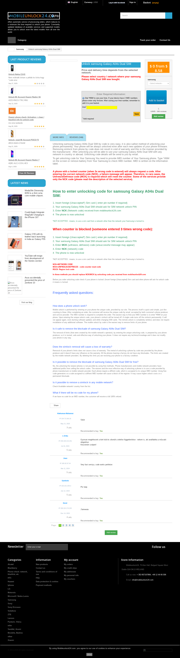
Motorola (11, 592)
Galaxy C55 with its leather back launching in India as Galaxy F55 (35, 236)
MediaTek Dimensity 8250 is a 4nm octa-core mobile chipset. (34, 193)
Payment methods (44, 585)
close (89, 654)
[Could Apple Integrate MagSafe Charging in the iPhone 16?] (15, 219)
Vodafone (12, 611)
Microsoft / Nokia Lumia (18, 596)
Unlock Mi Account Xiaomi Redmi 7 (23, 160)
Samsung (20, 49)
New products (42, 564)
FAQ (38, 578)
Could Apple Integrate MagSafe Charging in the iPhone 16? (34, 214)
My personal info (71, 575)
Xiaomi (11, 640)
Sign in (132, 2)
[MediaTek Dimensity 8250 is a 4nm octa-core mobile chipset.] (15, 198)
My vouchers (69, 579)
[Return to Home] (10, 49)
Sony (10, 603)
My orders (68, 564)
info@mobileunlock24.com (142, 580)
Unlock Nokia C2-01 (16, 74)
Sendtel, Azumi (14, 629)
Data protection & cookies (47, 581)
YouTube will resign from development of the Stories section (34, 258)
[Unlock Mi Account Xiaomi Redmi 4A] (26, 90)
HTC (9, 578)
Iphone (11, 585)
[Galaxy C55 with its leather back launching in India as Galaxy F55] (15, 241)
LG (9, 589)
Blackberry (12, 568)
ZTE (9, 614)
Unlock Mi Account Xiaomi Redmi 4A (24, 97)
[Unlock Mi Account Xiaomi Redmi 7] (26, 153)
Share (55, 405)
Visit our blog (26, 302)
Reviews (76, 137)
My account (71, 559)
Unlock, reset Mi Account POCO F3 (23, 140)
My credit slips (70, 568)
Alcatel (11, 564)
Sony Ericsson (14, 607)
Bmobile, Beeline (15, 633)
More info (58, 137)
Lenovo (11, 618)
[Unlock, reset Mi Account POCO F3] (26, 133)
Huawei (11, 581)
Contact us (40, 568)
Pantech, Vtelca (14, 622)
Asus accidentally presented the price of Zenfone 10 (35, 280)
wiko (10, 625)
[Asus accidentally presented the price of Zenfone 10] (15, 285)
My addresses (70, 572)
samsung (152, 79)
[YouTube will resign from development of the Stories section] (15, 263)
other (10, 636)
